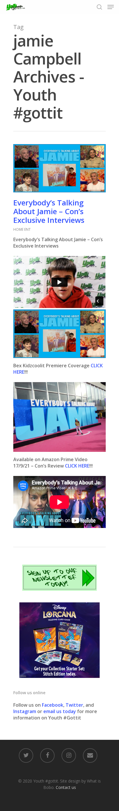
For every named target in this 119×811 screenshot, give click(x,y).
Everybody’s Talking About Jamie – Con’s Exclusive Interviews (48, 211)
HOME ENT (22, 229)
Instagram (25, 711)
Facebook (52, 705)
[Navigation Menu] (110, 7)
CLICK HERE (77, 466)
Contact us (66, 787)
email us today (59, 711)
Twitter (74, 705)
